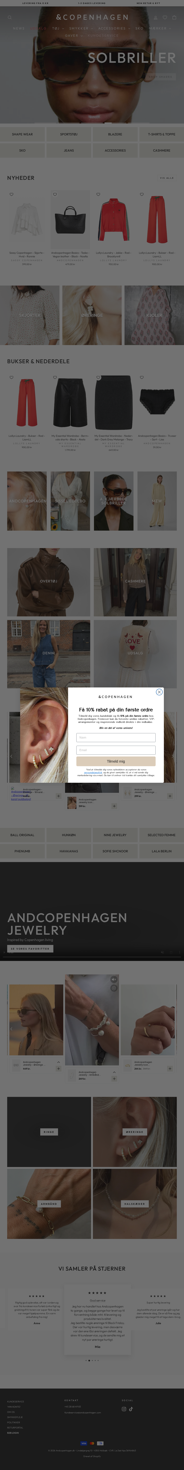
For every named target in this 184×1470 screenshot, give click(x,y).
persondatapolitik (93, 772)
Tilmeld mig (116, 761)
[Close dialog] (159, 692)
